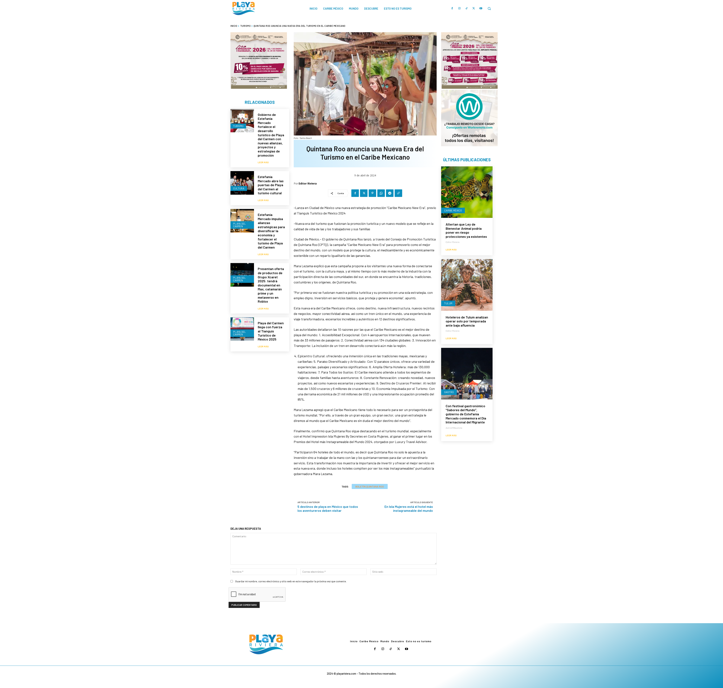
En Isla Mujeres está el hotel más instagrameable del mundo (408, 508)
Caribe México (453, 210)
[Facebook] (452, 8)
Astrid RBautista (454, 427)
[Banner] (469, 118)
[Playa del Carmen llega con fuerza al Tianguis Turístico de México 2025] (242, 329)
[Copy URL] (398, 193)
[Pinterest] (372, 193)
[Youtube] (481, 8)
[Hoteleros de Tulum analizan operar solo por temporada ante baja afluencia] (467, 285)
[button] (489, 8)
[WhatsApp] (381, 193)
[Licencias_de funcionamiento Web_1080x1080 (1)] (258, 60)
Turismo (245, 25)
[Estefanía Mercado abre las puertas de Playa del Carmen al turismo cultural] (242, 183)
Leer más (263, 162)
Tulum (448, 303)
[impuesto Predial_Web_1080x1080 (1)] (469, 60)
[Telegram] (390, 193)
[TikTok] (466, 8)
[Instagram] (459, 8)
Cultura (238, 188)
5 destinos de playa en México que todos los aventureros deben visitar (327, 508)
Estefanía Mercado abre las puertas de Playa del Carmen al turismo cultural (271, 185)
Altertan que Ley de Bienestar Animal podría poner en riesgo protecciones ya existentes (466, 230)
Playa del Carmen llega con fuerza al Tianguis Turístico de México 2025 (271, 331)
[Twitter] (473, 8)
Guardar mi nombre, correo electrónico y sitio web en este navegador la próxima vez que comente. (290, 581)
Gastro (449, 392)
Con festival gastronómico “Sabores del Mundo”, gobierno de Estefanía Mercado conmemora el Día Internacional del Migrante (466, 414)
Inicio (233, 25)
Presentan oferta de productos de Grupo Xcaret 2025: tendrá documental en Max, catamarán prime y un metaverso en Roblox (271, 285)
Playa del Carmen (239, 225)
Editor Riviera (308, 183)
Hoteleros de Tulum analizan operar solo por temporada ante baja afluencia (467, 321)
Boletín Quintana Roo (369, 486)
